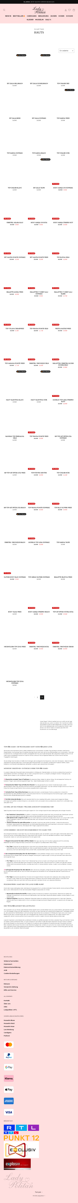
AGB (5, 970)
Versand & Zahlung (11, 987)
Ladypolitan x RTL (10, 1010)
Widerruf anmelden (11, 961)
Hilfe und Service (10, 990)
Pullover (7, 1036)
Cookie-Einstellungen (12, 973)
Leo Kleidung (9, 1029)
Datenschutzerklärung (12, 967)
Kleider (30, 20)
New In (8, 16)
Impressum (8, 964)
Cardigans (32, 16)
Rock (13, 857)
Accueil (36, 29)
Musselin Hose (9, 1026)
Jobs (5, 1007)
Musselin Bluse (9, 1020)
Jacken (53, 16)
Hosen (61, 16)
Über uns (7, 1004)
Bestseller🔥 (19, 16)
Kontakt (7, 1000)
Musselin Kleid (9, 1023)
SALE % (48, 20)
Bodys (66, 799)
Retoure (7, 984)
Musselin (39, 20)
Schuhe (69, 16)
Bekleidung (43, 16)
